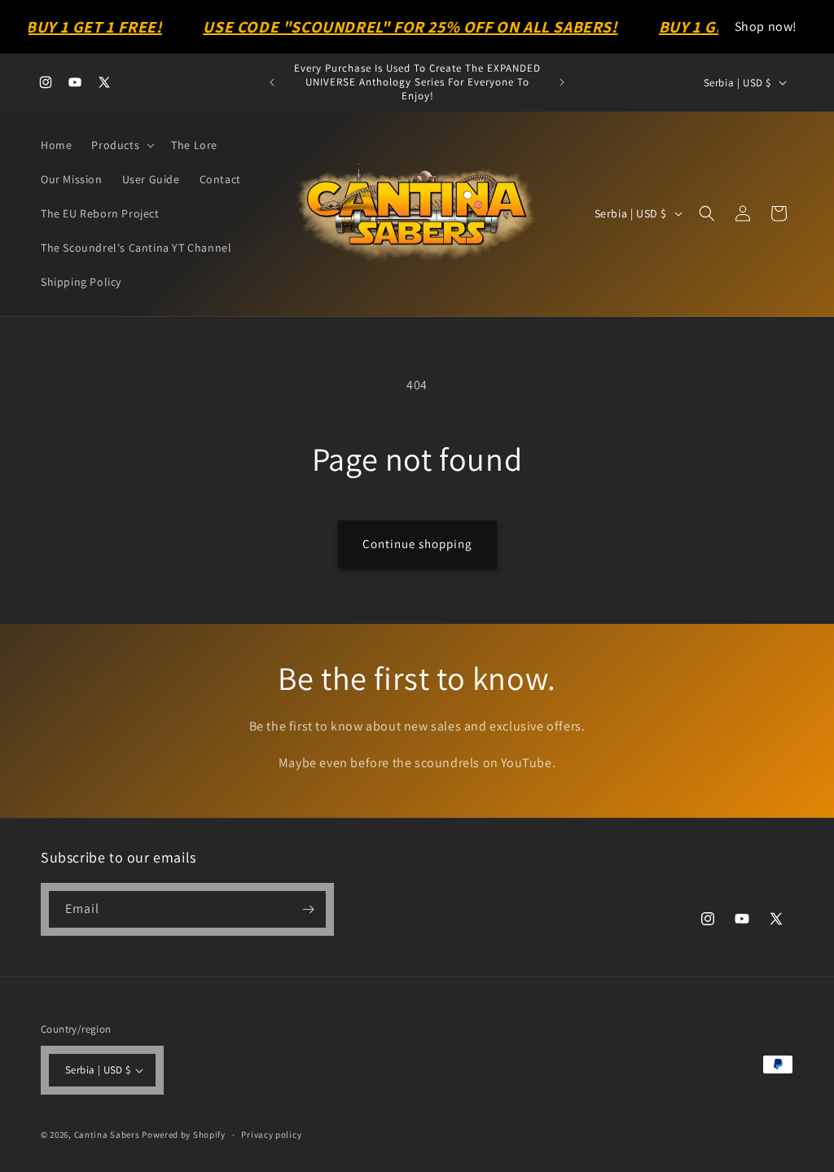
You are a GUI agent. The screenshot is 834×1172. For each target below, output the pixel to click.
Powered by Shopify (184, 1134)
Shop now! (766, 26)
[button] (121, 145)
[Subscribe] (308, 909)
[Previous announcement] (272, 82)
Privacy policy (271, 1134)
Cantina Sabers (107, 1134)
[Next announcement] (562, 82)
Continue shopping (417, 543)
